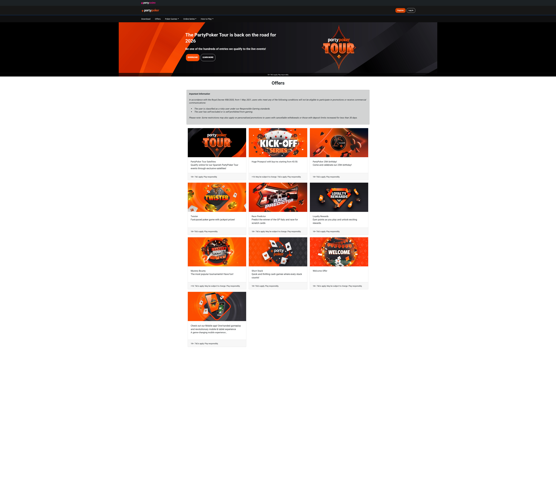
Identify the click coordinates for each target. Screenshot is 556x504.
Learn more (208, 57)
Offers (158, 19)
